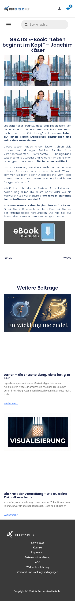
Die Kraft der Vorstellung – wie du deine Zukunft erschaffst (35, 495)
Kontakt (37, 547)
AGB (37, 562)
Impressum (37, 552)
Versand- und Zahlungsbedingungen (37, 572)
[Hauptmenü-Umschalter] (8, 24)
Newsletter (37, 542)
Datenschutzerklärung (37, 557)
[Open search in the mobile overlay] (44, 24)
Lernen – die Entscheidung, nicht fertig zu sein (37, 376)
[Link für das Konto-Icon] (59, 8)
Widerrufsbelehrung (37, 567)
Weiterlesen (11, 403)
